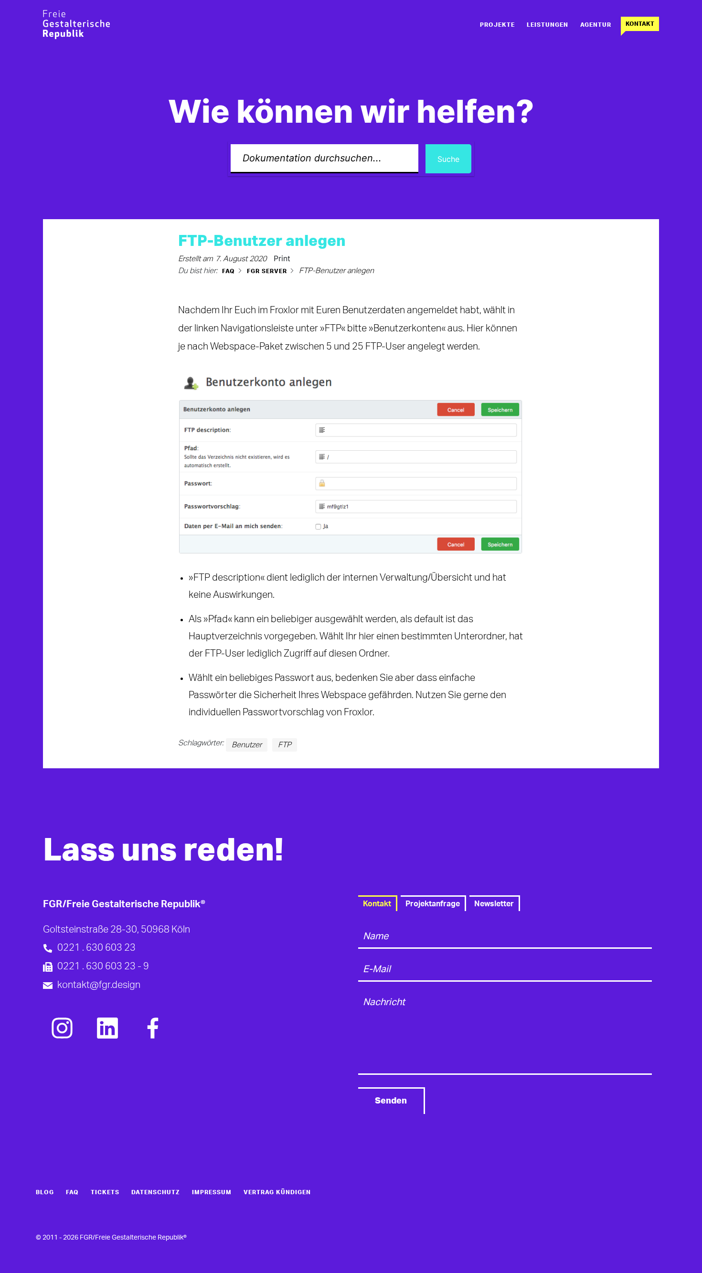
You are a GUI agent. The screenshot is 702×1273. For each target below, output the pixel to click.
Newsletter (494, 904)
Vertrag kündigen (277, 1192)
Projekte (497, 25)
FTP (284, 745)
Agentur (595, 25)
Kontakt (640, 24)
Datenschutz (155, 1192)
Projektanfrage (432, 904)
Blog (45, 1192)
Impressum (212, 1192)
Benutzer (247, 745)
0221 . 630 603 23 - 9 (103, 966)
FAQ (72, 1192)
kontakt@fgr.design (98, 985)
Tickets (105, 1192)
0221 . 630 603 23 (96, 948)
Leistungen (547, 25)
